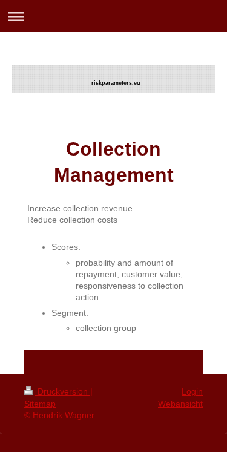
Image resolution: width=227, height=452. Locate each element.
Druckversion (62, 391)
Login (192, 391)
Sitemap (40, 403)
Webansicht (180, 403)
